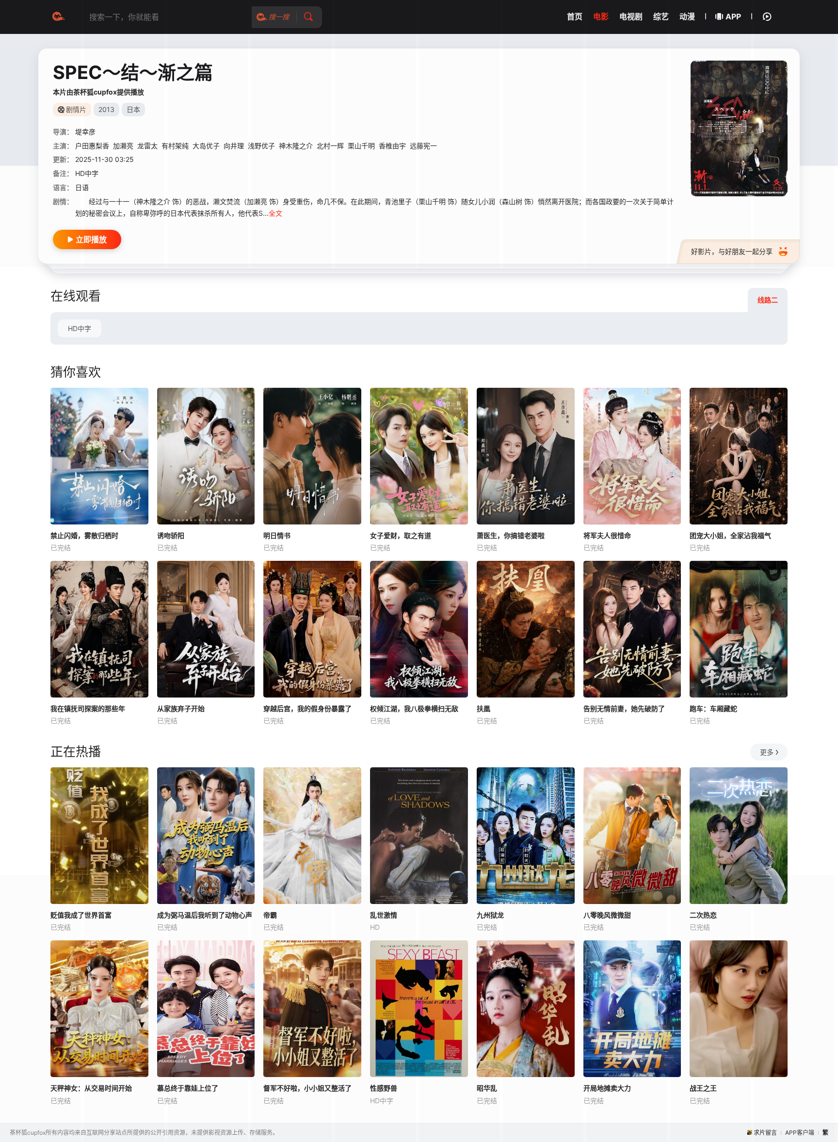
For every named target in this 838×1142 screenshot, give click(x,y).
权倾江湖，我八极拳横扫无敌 (414, 708)
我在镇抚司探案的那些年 (87, 708)
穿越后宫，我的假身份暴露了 (307, 708)
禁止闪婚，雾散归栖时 (84, 535)
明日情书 (276, 535)
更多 (767, 752)
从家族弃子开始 (181, 708)
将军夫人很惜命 (607, 535)
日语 (82, 187)
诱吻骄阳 (170, 535)
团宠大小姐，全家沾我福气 (730, 535)
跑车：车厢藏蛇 (713, 708)
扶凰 (483, 708)
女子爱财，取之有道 (400, 535)
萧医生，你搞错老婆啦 (511, 535)
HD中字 (79, 328)
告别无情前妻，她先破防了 (624, 708)
